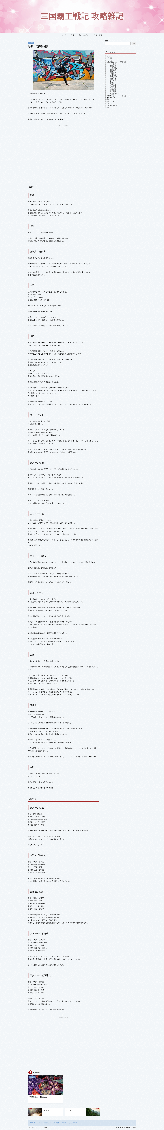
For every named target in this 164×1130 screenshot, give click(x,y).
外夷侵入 (113, 74)
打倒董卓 (113, 64)
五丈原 (112, 82)
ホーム (64, 35)
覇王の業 (113, 92)
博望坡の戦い (114, 94)
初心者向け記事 (111, 106)
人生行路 (113, 88)
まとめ (108, 56)
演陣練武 (113, 70)
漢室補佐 (113, 72)
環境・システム (84, 35)
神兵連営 (113, 86)
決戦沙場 (113, 80)
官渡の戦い (113, 76)
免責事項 (46, 1127)
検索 (106, 41)
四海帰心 (113, 84)
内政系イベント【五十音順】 (118, 96)
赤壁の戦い (113, 68)
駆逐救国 (113, 78)
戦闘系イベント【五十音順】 (118, 62)
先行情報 (109, 58)
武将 (72, 35)
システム (109, 104)
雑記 (108, 108)
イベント (109, 60)
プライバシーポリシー (35, 1127)
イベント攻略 (97, 35)
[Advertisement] (63, 140)
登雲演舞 (113, 90)
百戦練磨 (31, 42)
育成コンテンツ (111, 98)
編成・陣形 (110, 102)
